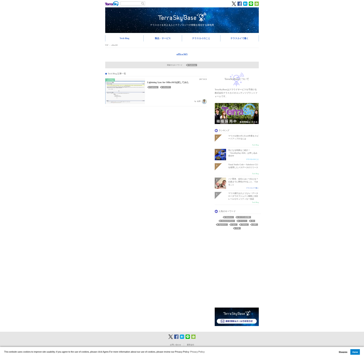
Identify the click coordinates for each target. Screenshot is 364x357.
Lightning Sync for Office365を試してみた (168, 82)
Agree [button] (355, 352)
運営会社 (190, 345)
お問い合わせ (175, 345)
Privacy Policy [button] (197, 352)
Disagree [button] (343, 352)
